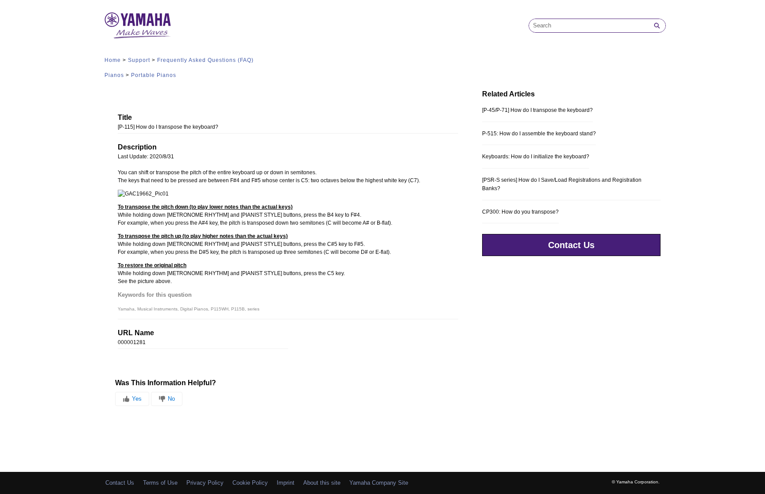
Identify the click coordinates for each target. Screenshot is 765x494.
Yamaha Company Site (378, 482)
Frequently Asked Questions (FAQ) (205, 60)
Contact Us (571, 245)
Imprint (285, 482)
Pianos (114, 75)
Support (139, 60)
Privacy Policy (205, 482)
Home (112, 60)
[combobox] (589, 25)
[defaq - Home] (137, 25)
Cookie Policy (250, 482)
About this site (321, 482)
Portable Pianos (153, 75)
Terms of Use (160, 482)
